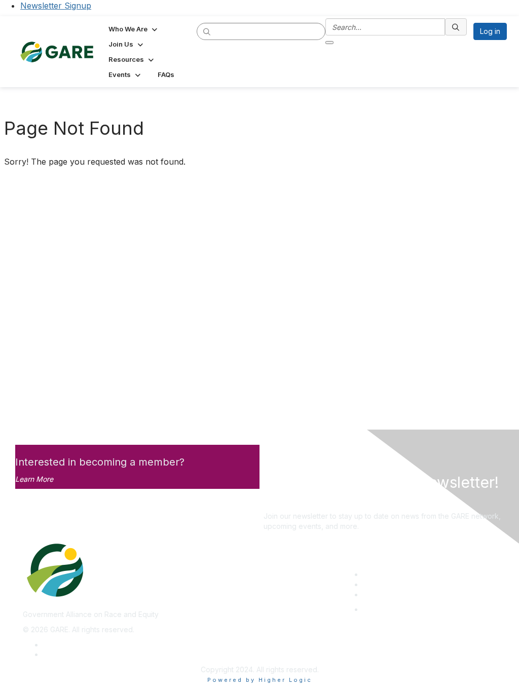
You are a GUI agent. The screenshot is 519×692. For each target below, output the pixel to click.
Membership (383, 584)
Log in (490, 31)
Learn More (34, 479)
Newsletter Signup (55, 6)
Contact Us (381, 594)
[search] (207, 31)
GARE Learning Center (400, 574)
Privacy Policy (66, 644)
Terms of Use (65, 654)
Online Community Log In (404, 609)
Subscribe (280, 501)
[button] (134, 28)
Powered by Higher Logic (259, 679)
